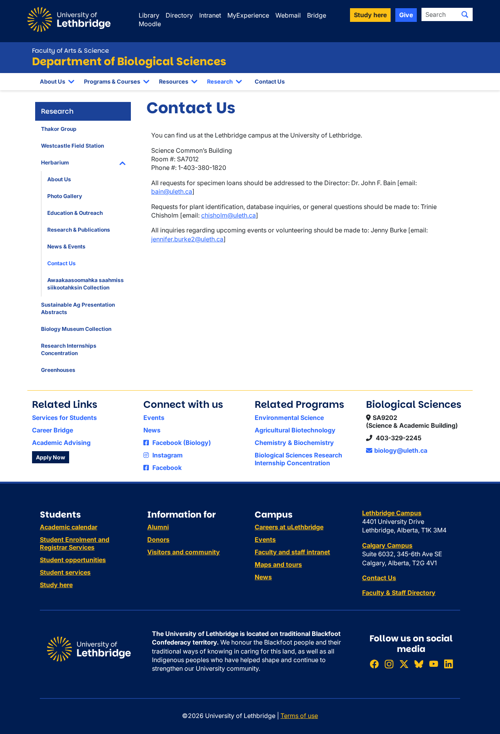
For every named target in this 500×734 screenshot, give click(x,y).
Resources (173, 81)
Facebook (166, 467)
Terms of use (299, 716)
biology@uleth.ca (400, 450)
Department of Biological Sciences (129, 61)
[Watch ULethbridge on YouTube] (433, 663)
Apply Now (50, 457)
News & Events (66, 246)
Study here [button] (370, 15)
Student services (65, 572)
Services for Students (64, 417)
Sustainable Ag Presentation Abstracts (78, 308)
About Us (52, 81)
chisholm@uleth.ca (228, 215)
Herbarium (55, 162)
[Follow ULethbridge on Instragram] (389, 663)
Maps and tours (278, 564)
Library (149, 15)
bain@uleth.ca (171, 191)
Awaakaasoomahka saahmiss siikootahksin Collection (85, 284)
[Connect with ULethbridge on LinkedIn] (448, 663)
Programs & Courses (112, 81)
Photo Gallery (64, 196)
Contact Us (270, 81)
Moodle (150, 24)
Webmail (288, 15)
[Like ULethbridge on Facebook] (374, 663)
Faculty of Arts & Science (70, 50)
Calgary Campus (387, 545)
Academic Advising (61, 442)
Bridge (316, 15)
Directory (179, 15)
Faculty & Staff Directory (399, 592)
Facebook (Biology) (181, 442)
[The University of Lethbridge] (89, 648)
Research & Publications (78, 230)
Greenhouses (58, 370)
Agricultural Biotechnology (295, 430)
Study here (56, 585)
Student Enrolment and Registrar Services (74, 543)
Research (220, 81)
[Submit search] (465, 14)
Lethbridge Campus (391, 513)
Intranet (210, 15)
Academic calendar (68, 527)
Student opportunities (73, 560)
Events (153, 417)
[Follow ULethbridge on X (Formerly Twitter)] (404, 663)
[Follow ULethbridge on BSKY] (418, 663)
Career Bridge (52, 430)
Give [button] (406, 15)
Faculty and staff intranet (292, 552)
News (152, 430)
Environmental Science (289, 417)
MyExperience (248, 15)
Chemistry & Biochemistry (294, 442)
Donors (158, 539)
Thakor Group (59, 129)
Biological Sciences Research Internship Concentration (298, 459)
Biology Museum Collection (76, 329)
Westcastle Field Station (72, 146)
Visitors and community (183, 552)
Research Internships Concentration (68, 349)
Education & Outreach (75, 213)
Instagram (167, 455)
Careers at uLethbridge (289, 527)
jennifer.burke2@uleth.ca (187, 239)
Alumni (158, 527)
